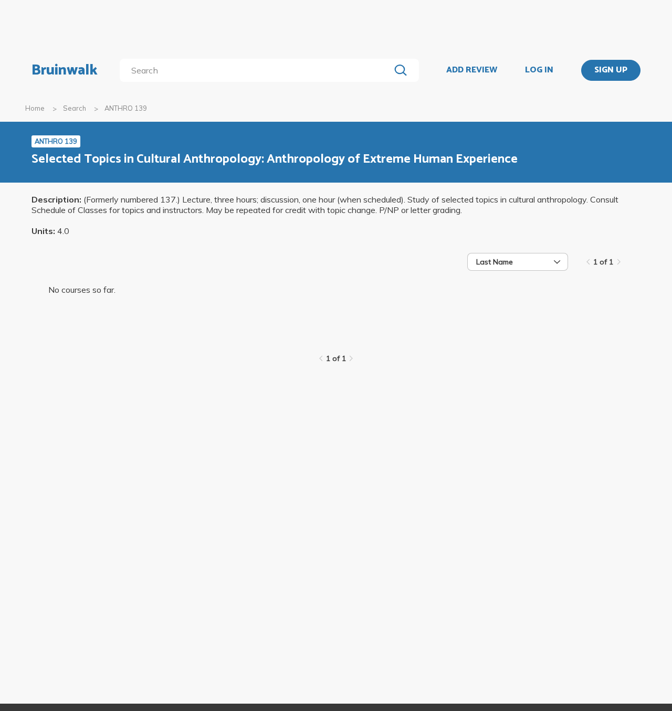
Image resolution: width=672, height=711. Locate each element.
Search (74, 108)
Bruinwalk (65, 70)
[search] (257, 70)
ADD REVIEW (471, 70)
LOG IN (539, 70)
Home (35, 108)
